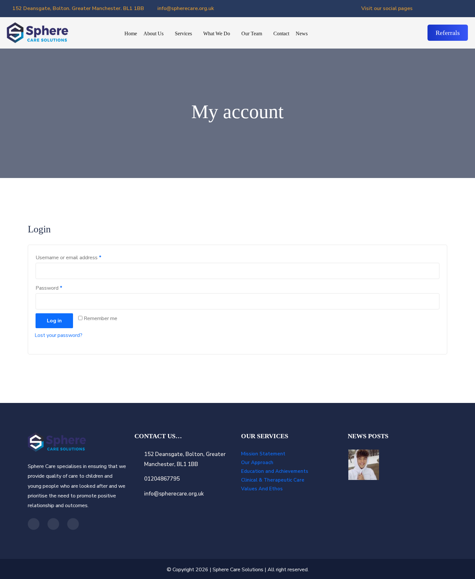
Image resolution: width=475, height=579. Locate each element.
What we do (216, 33)
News (302, 33)
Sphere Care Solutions (238, 569)
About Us (153, 33)
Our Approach (257, 462)
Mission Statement (263, 454)
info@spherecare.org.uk (185, 8)
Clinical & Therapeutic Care (272, 480)
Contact (281, 33)
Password (49, 288)
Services (183, 33)
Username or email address (68, 257)
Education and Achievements (274, 471)
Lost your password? (58, 335)
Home (130, 33)
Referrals (448, 32)
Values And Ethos (262, 488)
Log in (54, 320)
